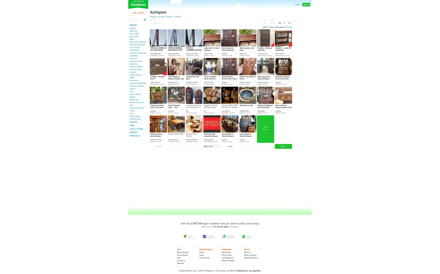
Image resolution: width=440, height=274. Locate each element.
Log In (297, 5)
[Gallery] (289, 23)
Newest (133, 25)
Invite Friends (204, 258)
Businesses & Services (138, 42)
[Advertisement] (137, 171)
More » (283, 146)
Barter (133, 122)
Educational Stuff (136, 61)
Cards (201, 255)
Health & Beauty (135, 75)
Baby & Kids (134, 36)
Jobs (131, 91)
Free (132, 125)
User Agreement (228, 258)
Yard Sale (135, 136)
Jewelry (132, 88)
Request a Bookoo (250, 258)
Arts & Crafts (134, 33)
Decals (201, 252)
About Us (247, 252)
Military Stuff (134, 99)
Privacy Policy (227, 255)
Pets (131, 105)
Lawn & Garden (135, 94)
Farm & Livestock (136, 66)
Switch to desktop (228, 260)
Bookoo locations (250, 255)
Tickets (132, 110)
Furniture (133, 72)
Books (132, 39)
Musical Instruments (137, 102)
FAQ (178, 258)
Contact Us (181, 260)
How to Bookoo (182, 255)
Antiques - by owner (157, 16)
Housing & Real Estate (138, 83)
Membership (226, 252)
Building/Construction (137, 44)
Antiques (133, 28)
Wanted (133, 132)
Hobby (132, 77)
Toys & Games (135, 116)
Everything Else (135, 119)
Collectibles (134, 55)
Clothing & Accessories (138, 53)
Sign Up (306, 5)
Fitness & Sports (136, 69)
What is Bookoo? (183, 252)
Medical (132, 97)
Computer (133, 58)
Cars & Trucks (135, 47)
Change (289, 27)
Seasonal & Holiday (137, 108)
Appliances (134, 31)
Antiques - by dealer (173, 16)
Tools (132, 113)
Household (134, 80)
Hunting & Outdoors (137, 86)
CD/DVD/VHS (134, 50)
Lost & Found (136, 129)
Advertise (180, 263)
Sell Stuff (138, 13)
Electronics (134, 64)
